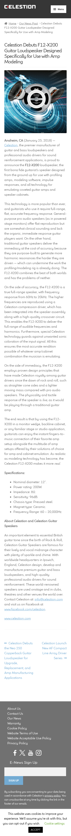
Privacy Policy (17, 743)
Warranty (14, 723)
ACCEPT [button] (36, 829)
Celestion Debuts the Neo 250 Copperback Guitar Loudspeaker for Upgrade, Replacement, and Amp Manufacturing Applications (18, 660)
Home (12, 23)
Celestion (11, 145)
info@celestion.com (49, 599)
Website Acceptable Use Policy (29, 738)
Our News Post (28, 23)
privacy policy (53, 795)
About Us (14, 708)
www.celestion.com (17, 618)
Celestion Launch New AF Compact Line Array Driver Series (54, 650)
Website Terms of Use (22, 733)
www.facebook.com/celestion (24, 609)
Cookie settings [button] (54, 824)
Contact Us (15, 713)
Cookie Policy (17, 728)
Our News (14, 718)
